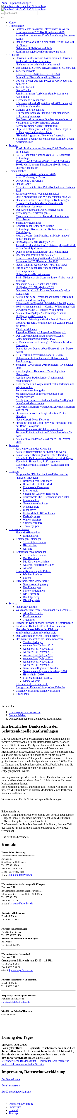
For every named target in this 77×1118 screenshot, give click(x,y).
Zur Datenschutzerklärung (16, 1091)
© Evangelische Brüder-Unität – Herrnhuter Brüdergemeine (35, 1060)
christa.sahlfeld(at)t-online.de (15, 1002)
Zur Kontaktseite (10, 1079)
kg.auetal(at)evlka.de (20, 874)
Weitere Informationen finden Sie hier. (22, 1064)
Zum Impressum (10, 1085)
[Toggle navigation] (2, 17)
